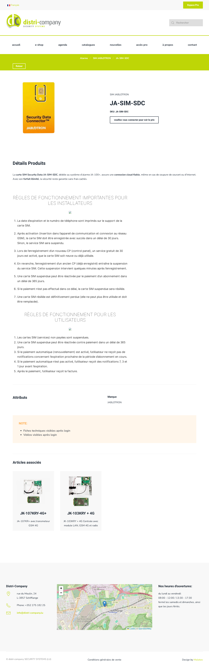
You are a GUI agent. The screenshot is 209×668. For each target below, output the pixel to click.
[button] (104, 604)
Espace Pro (193, 5)
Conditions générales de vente (104, 659)
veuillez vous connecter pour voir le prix (134, 120)
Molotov (198, 659)
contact (192, 45)
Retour (19, 66)
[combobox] (186, 22)
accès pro (141, 45)
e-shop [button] (39, 45)
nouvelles (115, 45)
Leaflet (132, 628)
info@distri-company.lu (30, 613)
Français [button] (14, 5)
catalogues (88, 45)
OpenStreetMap (144, 628)
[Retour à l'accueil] (33, 22)
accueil (16, 45)
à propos (167, 45)
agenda (62, 45)
